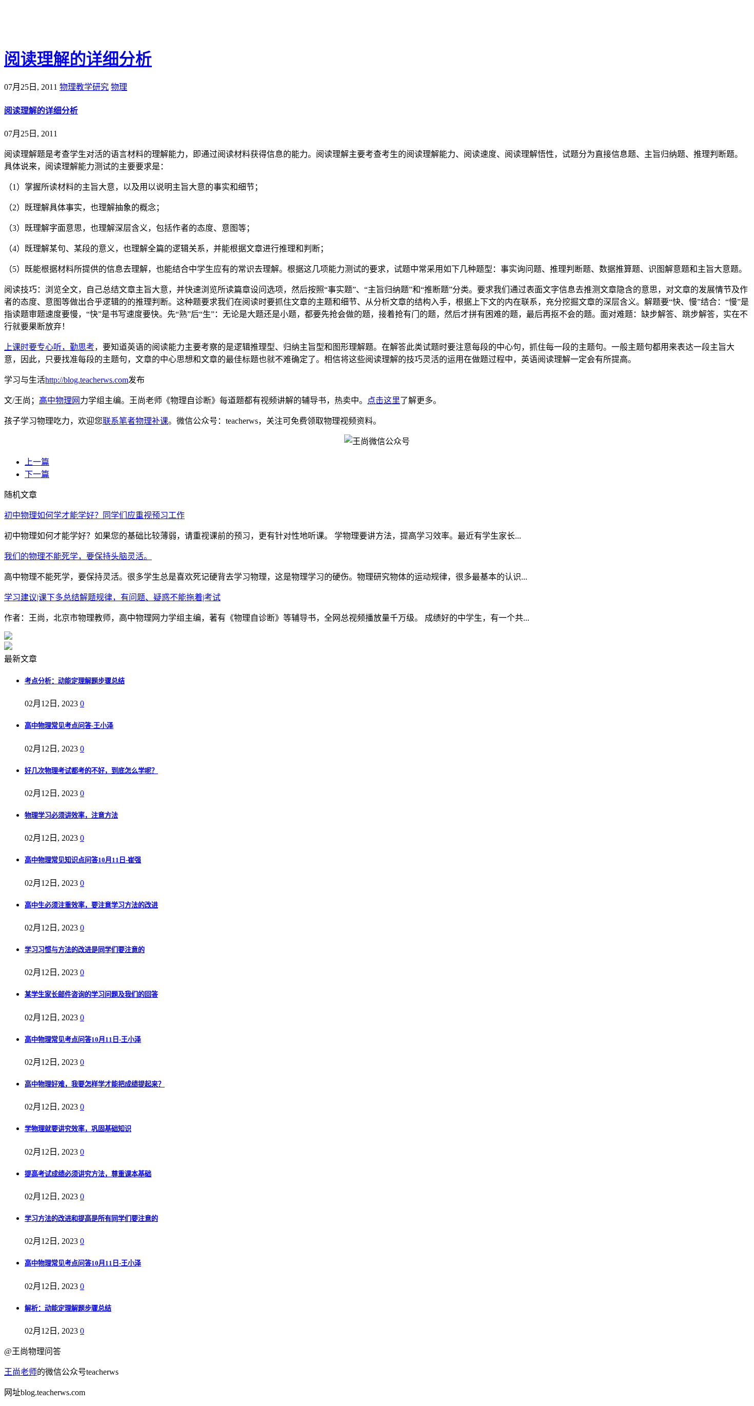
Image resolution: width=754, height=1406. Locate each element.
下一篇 (37, 474)
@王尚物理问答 (61, 24)
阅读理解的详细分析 (78, 59)
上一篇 (37, 462)
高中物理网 (59, 400)
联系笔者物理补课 (135, 421)
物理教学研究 (84, 87)
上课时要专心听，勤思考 (49, 347)
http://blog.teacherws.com (86, 379)
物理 (119, 87)
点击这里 (383, 400)
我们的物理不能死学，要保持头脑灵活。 (78, 556)
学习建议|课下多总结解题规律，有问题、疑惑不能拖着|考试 (112, 597)
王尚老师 (20, 1372)
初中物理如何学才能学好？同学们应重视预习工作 (94, 515)
